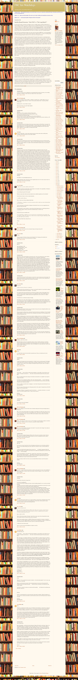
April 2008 (58, 233)
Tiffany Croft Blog (58, 143)
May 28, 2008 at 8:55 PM (21, 365)
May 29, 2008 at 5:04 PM (21, 646)
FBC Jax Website (58, 146)
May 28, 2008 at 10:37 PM (21, 430)
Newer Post (16, 665)
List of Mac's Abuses (59, 124)
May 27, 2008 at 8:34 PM (21, 107)
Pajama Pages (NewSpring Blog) (58, 115)
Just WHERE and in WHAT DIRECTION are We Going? (60, 212)
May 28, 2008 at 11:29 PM (21, 495)
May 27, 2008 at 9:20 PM (21, 135)
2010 (57, 181)
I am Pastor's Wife (58, 94)
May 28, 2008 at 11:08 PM (21, 465)
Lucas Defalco (19, 530)
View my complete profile (59, 44)
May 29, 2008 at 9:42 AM (21, 601)
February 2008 (59, 236)
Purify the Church (58, 118)
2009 (57, 183)
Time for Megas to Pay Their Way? (61, 343)
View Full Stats (57, 157)
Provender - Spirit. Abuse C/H (59, 111)
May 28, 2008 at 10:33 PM (21, 416)
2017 (57, 171)
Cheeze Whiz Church (59, 122)
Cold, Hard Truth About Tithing (59, 138)
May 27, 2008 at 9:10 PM (21, 128)
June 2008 (58, 194)
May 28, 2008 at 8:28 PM (21, 354)
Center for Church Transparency (58, 101)
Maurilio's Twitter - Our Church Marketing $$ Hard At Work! (59, 150)
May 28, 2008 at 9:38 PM (21, 395)
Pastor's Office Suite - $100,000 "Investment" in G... (60, 223)
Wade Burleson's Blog (59, 135)
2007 (57, 239)
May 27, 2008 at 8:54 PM (21, 119)
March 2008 (59, 234)
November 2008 (59, 187)
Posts (57, 246)
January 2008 (59, 237)
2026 (57, 161)
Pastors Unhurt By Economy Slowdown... (59, 226)
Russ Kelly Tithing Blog (59, 120)
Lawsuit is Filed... (58, 298)
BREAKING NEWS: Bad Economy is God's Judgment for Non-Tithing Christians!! (59, 322)
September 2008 (59, 190)
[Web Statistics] (57, 21)
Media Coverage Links (59, 104)
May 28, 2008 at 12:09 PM (21, 251)
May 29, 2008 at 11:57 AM (21, 618)
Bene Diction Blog (58, 123)
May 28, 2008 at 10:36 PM (21, 423)
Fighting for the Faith (59, 119)
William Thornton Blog (59, 112)
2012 (57, 179)
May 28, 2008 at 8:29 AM (21, 239)
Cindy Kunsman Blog (59, 93)
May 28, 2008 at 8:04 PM (21, 346)
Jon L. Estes (19, 185)
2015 (57, 174)
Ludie (18, 132)
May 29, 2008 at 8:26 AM (21, 526)
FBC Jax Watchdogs (25, 5)
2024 (57, 164)
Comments (58, 248)
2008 (57, 184)
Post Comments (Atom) (22, 667)
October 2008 (59, 188)
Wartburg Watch (58, 116)
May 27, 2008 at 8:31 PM (21, 94)
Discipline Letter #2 (59, 128)
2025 (57, 163)
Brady (18, 349)
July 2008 (58, 193)
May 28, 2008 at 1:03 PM (21, 280)
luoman (41, 673)
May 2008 (58, 196)
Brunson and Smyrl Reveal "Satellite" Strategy (60, 216)
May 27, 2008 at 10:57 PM (21, 170)
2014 (57, 176)
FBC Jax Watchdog (20, 98)
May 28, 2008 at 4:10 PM (21, 335)
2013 (57, 177)
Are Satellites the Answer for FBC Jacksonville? (60, 201)
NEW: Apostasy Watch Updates (59, 90)
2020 (57, 167)
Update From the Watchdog (61, 331)
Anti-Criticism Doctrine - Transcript (59, 106)
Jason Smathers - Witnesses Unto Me (59, 103)
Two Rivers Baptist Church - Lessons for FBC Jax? (60, 219)
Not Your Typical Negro (59, 95)
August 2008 (59, 191)
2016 (57, 173)
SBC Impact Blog (58, 141)
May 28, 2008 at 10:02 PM (21, 403)
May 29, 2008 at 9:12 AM (21, 573)
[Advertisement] (33, 657)
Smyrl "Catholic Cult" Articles (59, 132)
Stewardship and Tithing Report (59, 99)
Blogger (47, 673)
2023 (57, 166)
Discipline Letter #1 (59, 127)
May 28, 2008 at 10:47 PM (21, 438)
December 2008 (59, 186)
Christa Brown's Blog (59, 145)
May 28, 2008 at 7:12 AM (21, 224)
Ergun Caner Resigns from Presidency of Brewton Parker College (59, 279)
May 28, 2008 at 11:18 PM (21, 473)
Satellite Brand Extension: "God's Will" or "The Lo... (60, 208)
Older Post (49, 665)
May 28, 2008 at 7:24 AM (21, 230)
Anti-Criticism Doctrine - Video (59, 108)
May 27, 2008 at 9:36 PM (21, 145)
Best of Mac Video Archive (58, 134)
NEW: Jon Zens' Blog (59, 91)
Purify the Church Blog (59, 125)
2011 (57, 180)
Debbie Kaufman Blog (59, 113)
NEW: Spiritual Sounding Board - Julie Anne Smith (59, 87)
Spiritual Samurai (58, 96)
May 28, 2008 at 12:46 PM (21, 272)
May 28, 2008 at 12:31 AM (21, 182)
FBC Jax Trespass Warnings (58, 130)
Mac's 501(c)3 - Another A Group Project (59, 153)
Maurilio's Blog (58, 148)
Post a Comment (18, 648)
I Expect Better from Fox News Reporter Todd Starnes (59, 269)
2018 (57, 170)
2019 (57, 168)
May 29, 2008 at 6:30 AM (21, 503)
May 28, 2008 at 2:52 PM (21, 304)
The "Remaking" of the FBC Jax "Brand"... (60, 204)
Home (33, 665)
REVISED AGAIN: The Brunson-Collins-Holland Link (60, 230)
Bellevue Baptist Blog (59, 140)
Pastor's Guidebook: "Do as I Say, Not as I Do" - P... (60, 198)
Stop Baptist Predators (59, 144)
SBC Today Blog (58, 139)
